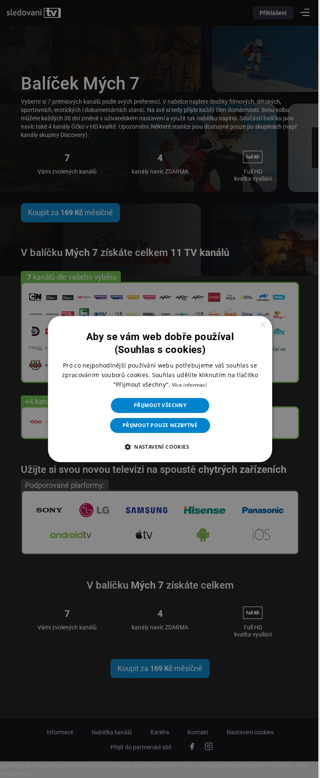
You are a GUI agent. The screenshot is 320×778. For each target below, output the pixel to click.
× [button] (257, 325)
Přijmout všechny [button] (156, 405)
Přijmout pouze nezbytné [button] (156, 425)
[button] (157, 447)
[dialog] (157, 389)
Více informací (186, 384)
